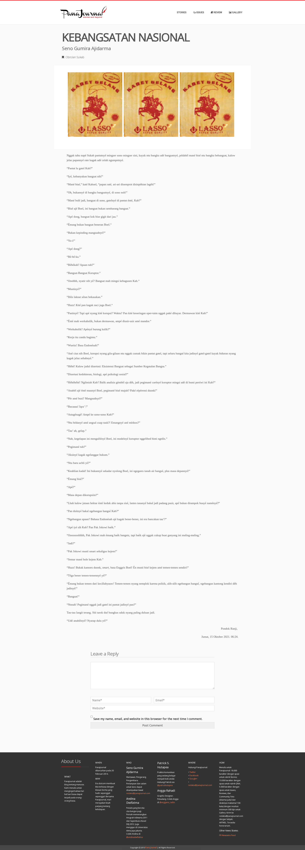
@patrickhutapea (165, 785)
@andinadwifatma (134, 837)
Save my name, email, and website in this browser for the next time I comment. (147, 719)
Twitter (193, 772)
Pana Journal (151, 847)
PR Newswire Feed (227, 835)
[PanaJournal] (73, 12)
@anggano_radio (167, 802)
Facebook (194, 775)
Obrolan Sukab (75, 57)
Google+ (193, 778)
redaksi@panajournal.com (138, 793)
